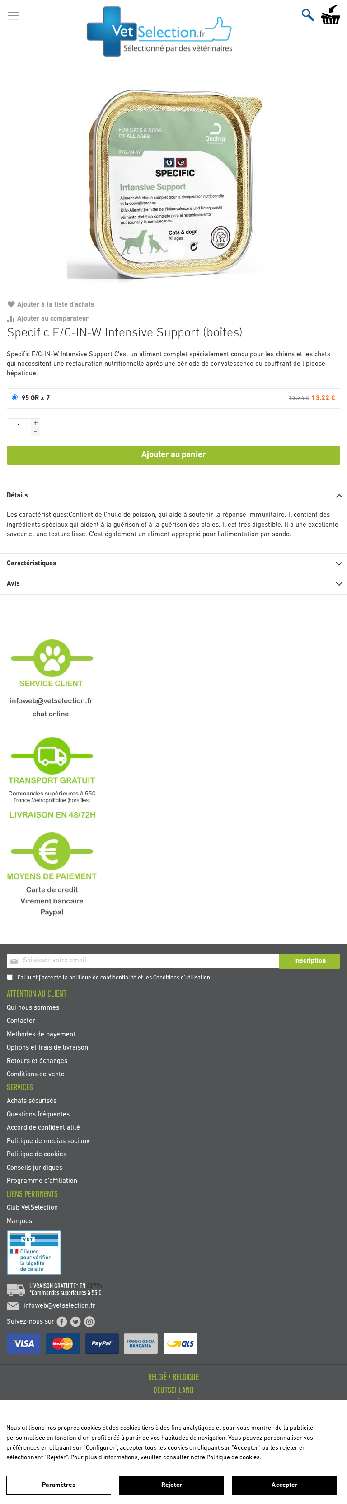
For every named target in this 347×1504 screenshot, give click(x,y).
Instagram (89, 1321)
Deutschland (173, 1390)
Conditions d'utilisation (181, 978)
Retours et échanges (37, 1061)
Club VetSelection (32, 1208)
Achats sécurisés (31, 1101)
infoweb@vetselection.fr (59, 1306)
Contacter (21, 1021)
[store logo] (160, 31)
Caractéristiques (31, 563)
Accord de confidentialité (43, 1128)
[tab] (173, 496)
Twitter (75, 1322)
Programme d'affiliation (42, 1181)
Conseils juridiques (34, 1167)
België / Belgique (173, 1377)
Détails (17, 495)
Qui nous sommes (33, 1007)
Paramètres (58, 1485)
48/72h (94, 1286)
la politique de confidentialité (99, 978)
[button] (35, 422)
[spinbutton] (19, 427)
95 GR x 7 (36, 398)
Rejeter (171, 1485)
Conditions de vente (36, 1074)
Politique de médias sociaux (48, 1141)
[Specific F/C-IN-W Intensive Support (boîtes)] (173, 185)
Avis (13, 584)
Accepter (284, 1485)
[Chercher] (307, 15)
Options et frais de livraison (47, 1048)
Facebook (62, 1322)
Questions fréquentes (38, 1114)
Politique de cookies (36, 1154)
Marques (19, 1221)
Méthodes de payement (41, 1034)
